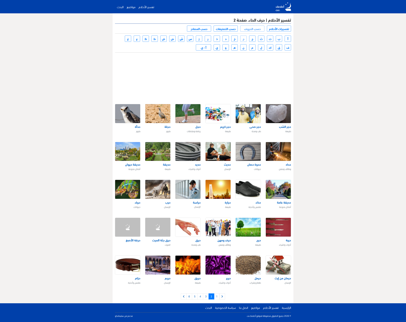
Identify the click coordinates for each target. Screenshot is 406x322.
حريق (197, 278)
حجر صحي (255, 126)
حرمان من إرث (283, 278)
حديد (198, 164)
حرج (258, 240)
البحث (120, 6)
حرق (198, 240)
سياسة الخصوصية (225, 307)
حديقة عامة (284, 202)
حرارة (228, 202)
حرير (228, 278)
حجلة (167, 126)
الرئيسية (286, 307)
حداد (288, 164)
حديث (227, 164)
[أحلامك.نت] (283, 6)
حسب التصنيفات (226, 28)
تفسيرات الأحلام (279, 28)
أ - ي (203, 47)
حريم (167, 278)
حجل (198, 126)
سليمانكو (119, 316)
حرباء (137, 202)
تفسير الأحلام (146, 6)
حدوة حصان (254, 164)
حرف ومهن (224, 240)
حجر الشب (285, 126)
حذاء (258, 202)
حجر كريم (225, 126)
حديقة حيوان (132, 164)
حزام (137, 278)
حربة (288, 240)
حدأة (137, 126)
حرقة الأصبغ (133, 240)
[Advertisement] (204, 75)
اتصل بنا (243, 307)
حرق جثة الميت (161, 240)
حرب (167, 202)
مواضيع (131, 6)
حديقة (166, 164)
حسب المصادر (199, 28)
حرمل (258, 278)
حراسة (197, 202)
